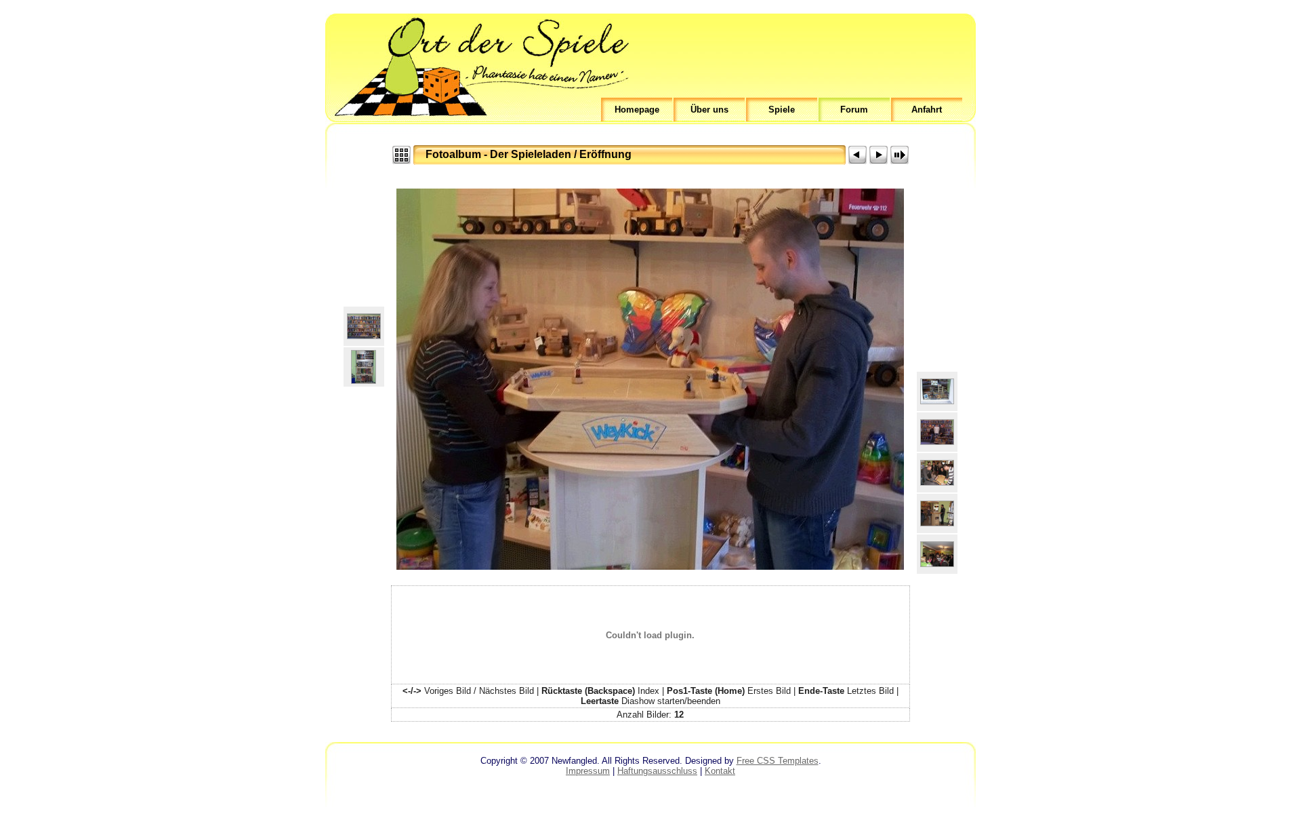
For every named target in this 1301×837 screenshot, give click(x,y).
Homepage (637, 109)
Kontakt (720, 771)
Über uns (709, 109)
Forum (854, 109)
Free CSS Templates (778, 761)
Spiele (781, 109)
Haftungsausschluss (657, 771)
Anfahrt (926, 109)
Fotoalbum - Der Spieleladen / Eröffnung (529, 154)
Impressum (588, 771)
